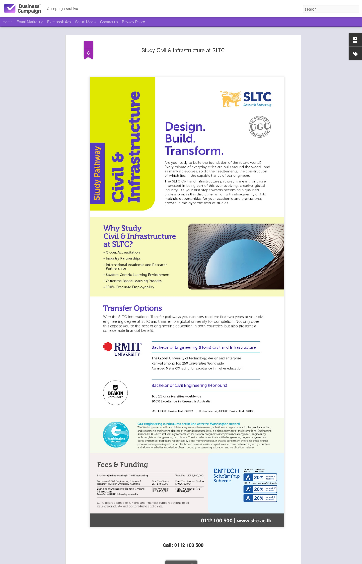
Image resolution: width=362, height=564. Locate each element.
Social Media (85, 21)
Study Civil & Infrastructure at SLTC (183, 50)
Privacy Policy (133, 21)
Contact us (109, 21)
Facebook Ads (59, 21)
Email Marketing (29, 21)
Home (8, 21)
